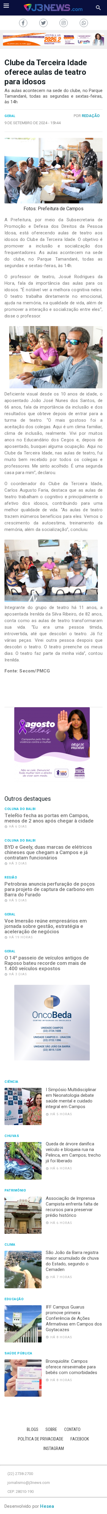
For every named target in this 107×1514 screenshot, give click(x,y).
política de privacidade (40, 1439)
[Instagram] (63, 23)
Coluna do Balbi (20, 809)
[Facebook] (23, 23)
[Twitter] (43, 23)
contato (72, 1429)
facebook (79, 1439)
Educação (13, 1299)
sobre (51, 1429)
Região (10, 877)
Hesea (47, 1506)
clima (9, 1245)
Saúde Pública (18, 1353)
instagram (53, 1448)
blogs (32, 1429)
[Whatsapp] (84, 23)
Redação (91, 115)
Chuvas (11, 1136)
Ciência (11, 1082)
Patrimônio (15, 1190)
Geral (9, 116)
